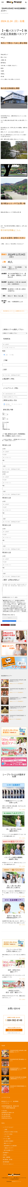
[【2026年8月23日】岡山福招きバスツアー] (5, 692)
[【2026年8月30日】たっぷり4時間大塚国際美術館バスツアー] (5, 701)
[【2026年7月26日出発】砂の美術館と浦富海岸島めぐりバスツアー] (5, 710)
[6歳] (4, 426)
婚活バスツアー (12, 719)
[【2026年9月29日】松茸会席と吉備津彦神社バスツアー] (5, 683)
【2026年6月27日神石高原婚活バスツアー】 (17, 716)
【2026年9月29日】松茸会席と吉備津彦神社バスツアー (17, 680)
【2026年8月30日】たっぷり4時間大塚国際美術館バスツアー (18, 698)
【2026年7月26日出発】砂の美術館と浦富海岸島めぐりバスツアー (17, 707)
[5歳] (4, 425)
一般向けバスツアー (5, 624)
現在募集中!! (20, 683)
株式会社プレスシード (16, 1181)
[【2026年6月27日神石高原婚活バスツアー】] (5, 718)
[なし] (4, 423)
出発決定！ (13, 624)
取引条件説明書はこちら (11, 230)
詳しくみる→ (22, 809)
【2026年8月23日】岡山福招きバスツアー (17, 689)
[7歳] (4, 428)
